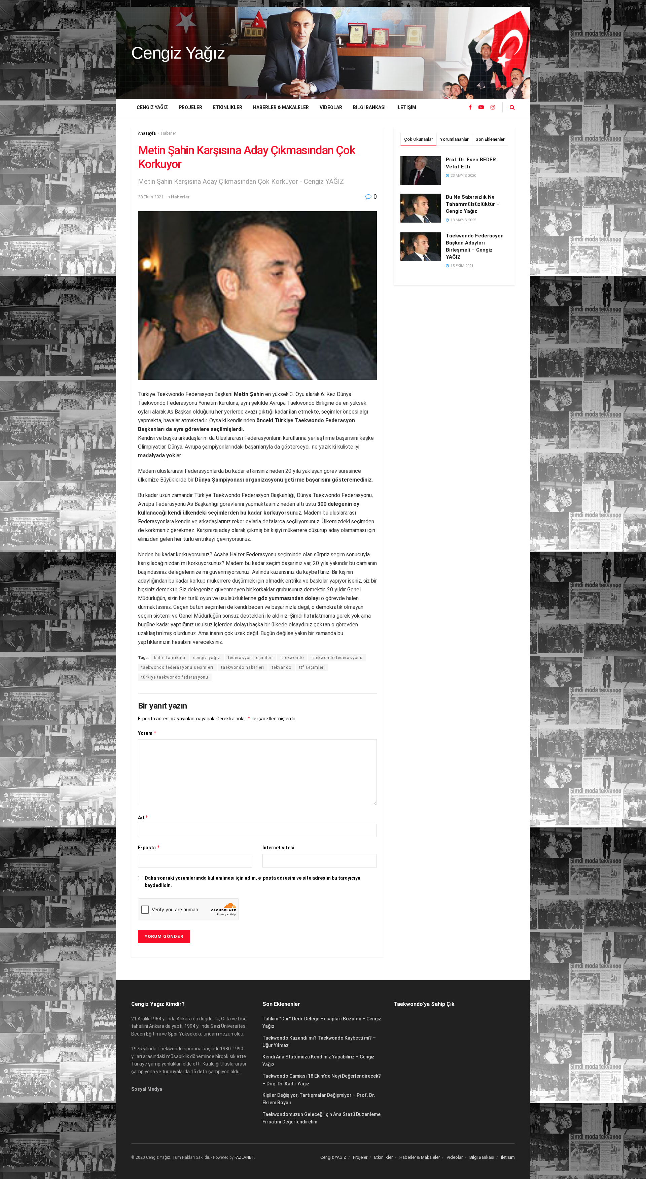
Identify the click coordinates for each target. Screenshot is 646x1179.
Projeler (190, 107)
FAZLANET (244, 1157)
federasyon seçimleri (250, 657)
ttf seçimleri (312, 667)
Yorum (147, 733)
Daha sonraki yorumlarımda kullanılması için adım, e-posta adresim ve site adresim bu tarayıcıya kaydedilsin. (252, 881)
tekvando (281, 667)
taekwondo (292, 657)
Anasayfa (147, 133)
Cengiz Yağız (178, 52)
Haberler (168, 133)
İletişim (406, 107)
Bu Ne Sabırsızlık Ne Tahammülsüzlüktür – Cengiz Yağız (473, 204)
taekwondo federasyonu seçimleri (177, 667)
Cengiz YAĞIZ (152, 107)
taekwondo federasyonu (337, 657)
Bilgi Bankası (369, 107)
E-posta (149, 847)
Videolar (331, 107)
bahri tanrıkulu (169, 657)
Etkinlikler (227, 107)
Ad (143, 817)
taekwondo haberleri (242, 667)
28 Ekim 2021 (151, 196)
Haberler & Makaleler (281, 107)
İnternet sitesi (278, 847)
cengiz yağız (206, 657)
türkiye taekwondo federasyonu (174, 677)
